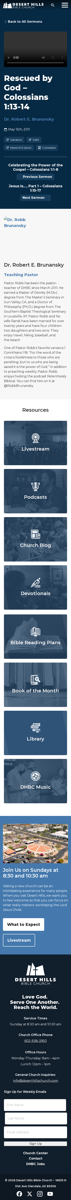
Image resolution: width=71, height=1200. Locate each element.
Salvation (16, 139)
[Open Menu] (65, 5)
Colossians (49, 147)
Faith (36, 139)
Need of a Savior (21, 147)
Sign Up (35, 1144)
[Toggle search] (53, 5)
